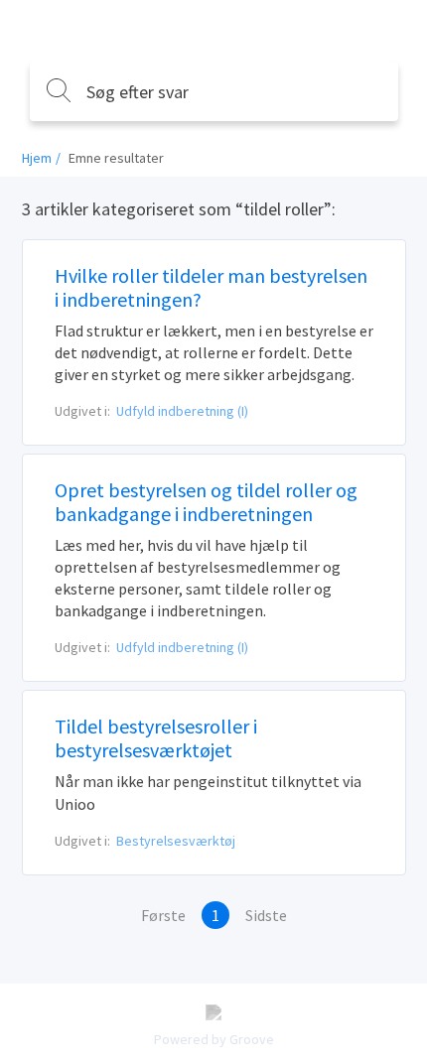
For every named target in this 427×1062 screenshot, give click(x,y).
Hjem (37, 158)
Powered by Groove (214, 1039)
